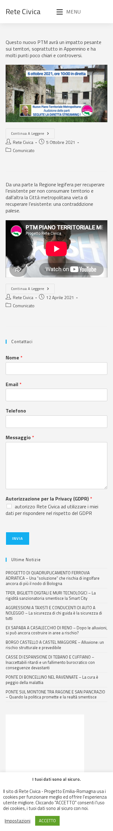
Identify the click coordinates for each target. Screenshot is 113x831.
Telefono (16, 410)
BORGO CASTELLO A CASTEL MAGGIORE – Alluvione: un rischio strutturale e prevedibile (55, 645)
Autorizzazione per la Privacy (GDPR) (49, 498)
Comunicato (24, 150)
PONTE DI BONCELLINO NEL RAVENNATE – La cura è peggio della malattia (52, 680)
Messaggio (20, 437)
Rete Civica (23, 11)
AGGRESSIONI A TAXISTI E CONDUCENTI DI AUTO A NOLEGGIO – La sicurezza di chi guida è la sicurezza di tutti (54, 612)
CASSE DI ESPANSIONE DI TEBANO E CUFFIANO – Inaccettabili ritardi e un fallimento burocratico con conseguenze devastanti (50, 662)
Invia (17, 538)
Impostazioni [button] (17, 821)
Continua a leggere (33, 132)
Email (14, 384)
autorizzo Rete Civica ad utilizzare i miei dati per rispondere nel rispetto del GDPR (52, 510)
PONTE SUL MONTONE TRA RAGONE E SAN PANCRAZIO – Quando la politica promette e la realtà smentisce (55, 694)
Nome (14, 357)
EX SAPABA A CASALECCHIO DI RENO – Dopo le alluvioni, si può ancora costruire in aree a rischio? (56, 630)
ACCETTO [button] (47, 820)
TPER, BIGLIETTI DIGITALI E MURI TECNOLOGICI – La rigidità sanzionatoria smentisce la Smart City (51, 595)
